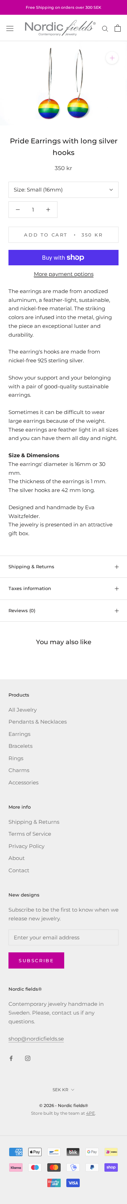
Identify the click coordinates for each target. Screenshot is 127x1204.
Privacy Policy (26, 846)
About (16, 858)
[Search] (105, 28)
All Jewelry (22, 709)
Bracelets (20, 746)
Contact (18, 870)
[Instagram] (27, 1058)
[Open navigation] (9, 28)
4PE (90, 1113)
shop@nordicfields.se (36, 1038)
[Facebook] (11, 1058)
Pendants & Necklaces (37, 721)
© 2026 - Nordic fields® (63, 1105)
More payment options (63, 274)
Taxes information (29, 588)
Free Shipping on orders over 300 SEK (63, 7)
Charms (18, 770)
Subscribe (36, 960)
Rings (15, 758)
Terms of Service (29, 833)
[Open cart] (118, 28)
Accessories (23, 782)
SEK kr (60, 1089)
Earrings (19, 734)
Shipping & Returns (31, 566)
